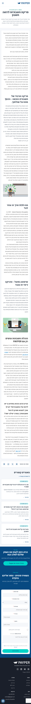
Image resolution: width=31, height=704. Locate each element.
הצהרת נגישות (27, 697)
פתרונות (28, 680)
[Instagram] (17, 669)
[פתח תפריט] (3, 3)
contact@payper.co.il (10, 697)
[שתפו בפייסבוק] (16, 464)
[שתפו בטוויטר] (12, 464)
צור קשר (13, 688)
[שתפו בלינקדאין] (4, 464)
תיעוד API (12, 685)
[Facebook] (28, 669)
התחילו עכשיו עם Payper (15, 563)
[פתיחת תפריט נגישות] (3, 701)
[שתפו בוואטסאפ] (8, 464)
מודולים (28, 683)
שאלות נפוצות (11, 680)
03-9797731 (12, 694)
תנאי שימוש (27, 694)
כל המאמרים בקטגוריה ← (24, 476)
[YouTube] (24, 669)
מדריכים (13, 683)
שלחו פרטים (15, 651)
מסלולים (28, 685)
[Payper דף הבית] (23, 3)
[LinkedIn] (21, 669)
